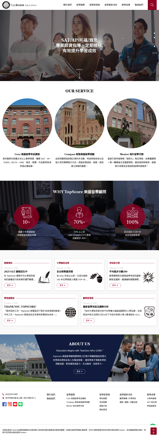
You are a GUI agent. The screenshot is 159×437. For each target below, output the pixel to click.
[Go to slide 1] (154, 33)
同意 (153, 431)
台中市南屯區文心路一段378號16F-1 (20, 398)
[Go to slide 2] (154, 37)
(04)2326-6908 (11, 394)
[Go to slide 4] (154, 46)
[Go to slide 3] (154, 42)
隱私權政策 (82, 430)
